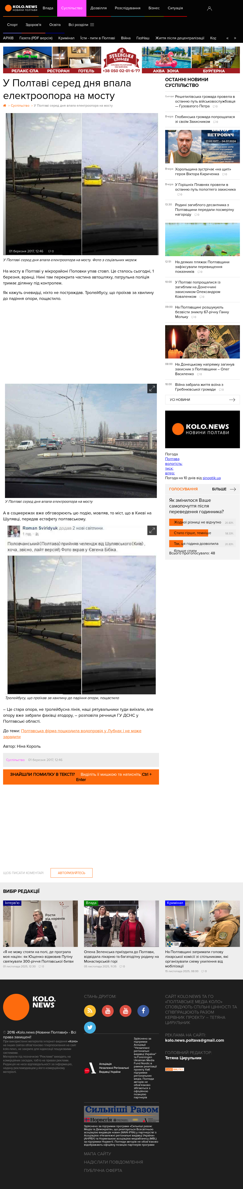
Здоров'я (33, 24)
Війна (126, 38)
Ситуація (175, 8)
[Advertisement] (81, 341)
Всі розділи (79, 24)
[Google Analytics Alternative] (174, 1070)
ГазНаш (143, 38)
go (235, 38)
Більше (219, 489)
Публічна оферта (103, 1170)
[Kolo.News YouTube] (202, 429)
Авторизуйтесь (71, 873)
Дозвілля (98, 8)
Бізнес (154, 8)
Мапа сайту (97, 1153)
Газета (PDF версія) (35, 38)
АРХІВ (8, 38)
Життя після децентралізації (179, 38)
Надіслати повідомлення (113, 1162)
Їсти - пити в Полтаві (97, 38)
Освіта (55, 24)
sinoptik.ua (212, 478)
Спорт (12, 24)
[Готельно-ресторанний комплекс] (121, 59)
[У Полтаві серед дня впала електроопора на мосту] (81, 496)
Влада (48, 8)
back (227, 38)
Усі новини (180, 400)
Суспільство (71, 8)
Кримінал (66, 38)
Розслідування (127, 8)
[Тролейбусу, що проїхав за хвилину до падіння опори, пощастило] (81, 693)
